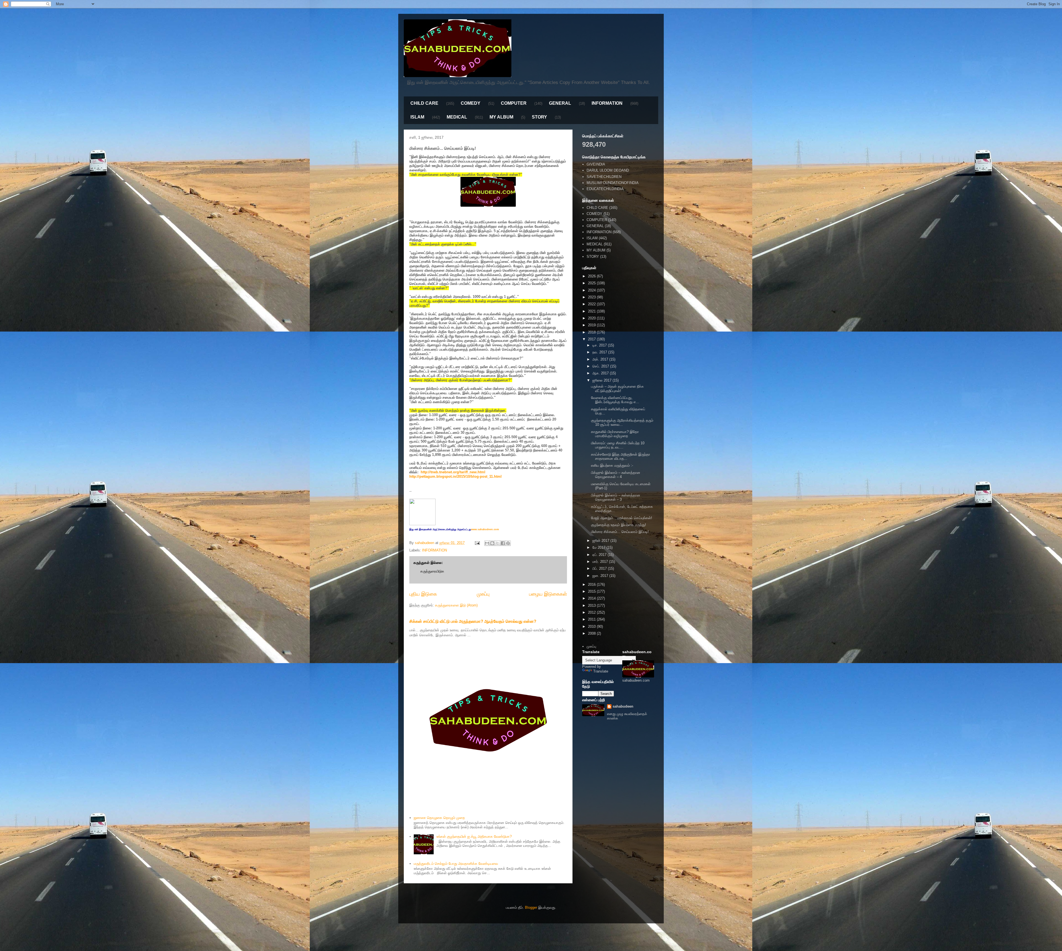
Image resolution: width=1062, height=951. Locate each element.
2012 (592, 612)
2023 (592, 297)
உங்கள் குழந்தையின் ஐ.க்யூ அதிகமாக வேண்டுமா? (474, 836)
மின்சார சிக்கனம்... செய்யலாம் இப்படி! (620, 532)
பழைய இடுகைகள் (548, 594)
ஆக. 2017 (601, 373)
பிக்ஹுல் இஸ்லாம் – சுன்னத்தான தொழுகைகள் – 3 (615, 497)
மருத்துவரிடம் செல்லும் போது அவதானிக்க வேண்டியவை (456, 863)
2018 (592, 332)
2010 (592, 626)
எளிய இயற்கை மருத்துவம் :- (612, 465)
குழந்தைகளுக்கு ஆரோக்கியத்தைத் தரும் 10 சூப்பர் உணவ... (622, 422)
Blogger (531, 907)
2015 (592, 591)
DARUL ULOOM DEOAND (608, 170)
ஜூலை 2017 (602, 380)
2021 (592, 311)
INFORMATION (607, 103)
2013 (592, 605)
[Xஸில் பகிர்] (497, 543)
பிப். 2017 (600, 568)
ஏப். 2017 (600, 555)
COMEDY (470, 103)
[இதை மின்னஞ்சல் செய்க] (487, 543)
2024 (592, 290)
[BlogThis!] (492, 543)
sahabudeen (623, 706)
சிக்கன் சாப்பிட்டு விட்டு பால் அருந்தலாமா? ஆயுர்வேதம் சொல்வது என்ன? (472, 621)
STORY (539, 117)
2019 (592, 325)
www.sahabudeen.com (485, 529)
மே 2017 (599, 547)
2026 (592, 276)
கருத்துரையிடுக (432, 571)
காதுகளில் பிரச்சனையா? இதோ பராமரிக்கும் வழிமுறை (615, 434)
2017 (592, 339)
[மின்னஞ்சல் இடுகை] (477, 543)
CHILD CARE (424, 103)
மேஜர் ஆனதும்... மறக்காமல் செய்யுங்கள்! (621, 518)
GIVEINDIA (596, 164)
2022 (592, 304)
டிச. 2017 (600, 345)
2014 (592, 598)
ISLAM (417, 117)
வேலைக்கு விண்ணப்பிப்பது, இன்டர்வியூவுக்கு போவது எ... (615, 400)
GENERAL (560, 103)
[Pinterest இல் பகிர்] (508, 543)
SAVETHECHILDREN (604, 177)
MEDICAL (457, 117)
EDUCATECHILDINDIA (605, 189)
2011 (592, 619)
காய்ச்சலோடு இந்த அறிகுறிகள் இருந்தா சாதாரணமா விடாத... (620, 456)
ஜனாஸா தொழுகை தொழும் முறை (439, 818)
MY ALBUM (501, 117)
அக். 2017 (600, 359)
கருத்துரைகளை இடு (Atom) (456, 605)
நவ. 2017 (600, 352)
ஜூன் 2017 (601, 540)
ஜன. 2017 (600, 576)
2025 (592, 283)
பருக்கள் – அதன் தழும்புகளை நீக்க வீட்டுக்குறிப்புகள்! (617, 388)
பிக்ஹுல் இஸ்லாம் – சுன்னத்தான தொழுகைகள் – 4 (615, 475)
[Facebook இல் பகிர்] (503, 543)
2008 (592, 633)
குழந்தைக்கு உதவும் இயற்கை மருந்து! (618, 525)
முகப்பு (483, 594)
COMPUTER (514, 103)
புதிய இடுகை (423, 594)
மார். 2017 (600, 561)
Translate (600, 671)
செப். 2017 (601, 366)
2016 (592, 584)
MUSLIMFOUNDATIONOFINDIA (613, 183)
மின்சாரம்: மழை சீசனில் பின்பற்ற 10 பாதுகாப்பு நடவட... (617, 445)
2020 (592, 318)
